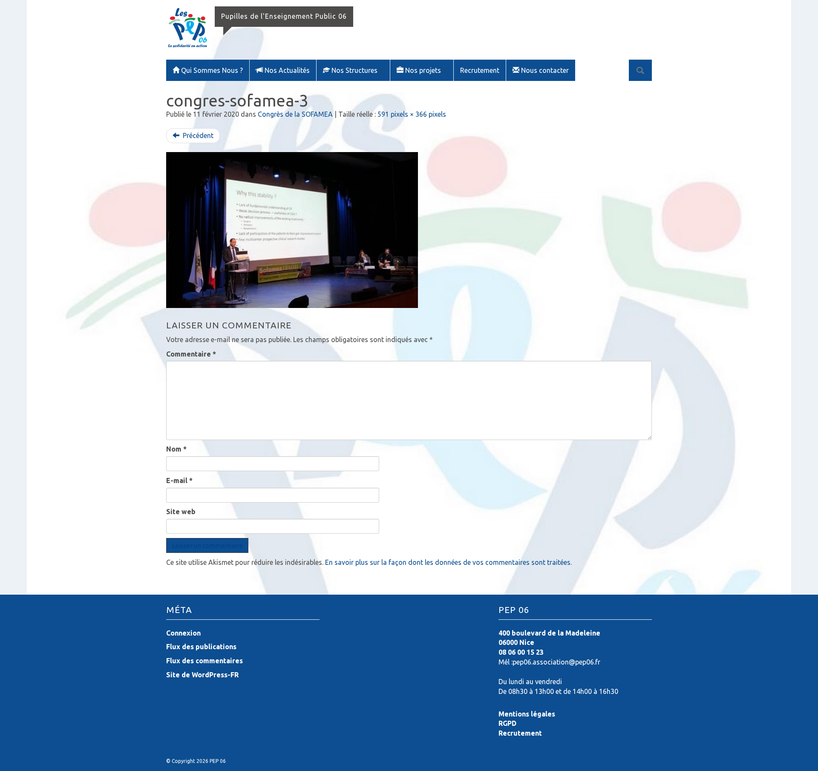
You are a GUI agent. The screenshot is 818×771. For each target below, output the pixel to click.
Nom (176, 449)
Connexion (183, 633)
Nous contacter (545, 70)
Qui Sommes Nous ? (212, 70)
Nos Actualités (287, 70)
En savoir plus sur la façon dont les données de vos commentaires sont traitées (447, 562)
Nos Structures (355, 70)
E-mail (179, 480)
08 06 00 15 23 (521, 652)
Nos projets (424, 70)
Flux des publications (201, 646)
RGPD (507, 723)
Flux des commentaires (204, 661)
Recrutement (479, 70)
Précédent (197, 135)
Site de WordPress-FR (202, 675)
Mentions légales (526, 714)
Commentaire (191, 354)
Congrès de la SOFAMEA (295, 114)
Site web (181, 511)
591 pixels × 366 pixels (411, 114)
